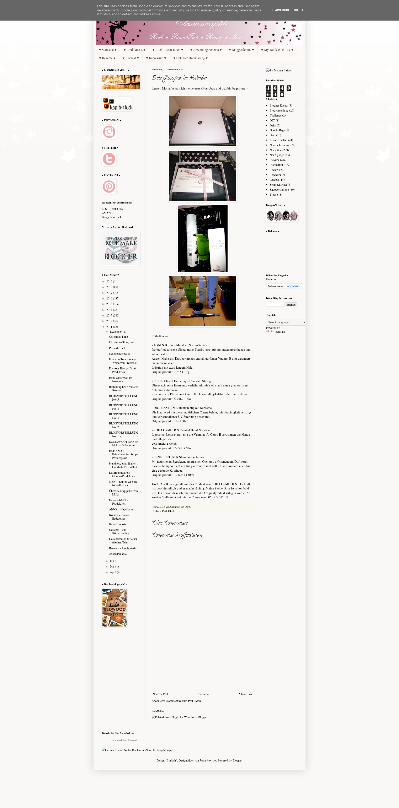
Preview (274, 160)
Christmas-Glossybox (121, 342)
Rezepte (274, 179)
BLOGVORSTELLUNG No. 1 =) (123, 434)
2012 (109, 321)
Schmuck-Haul (278, 184)
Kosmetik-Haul (278, 140)
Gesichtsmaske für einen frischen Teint (123, 540)
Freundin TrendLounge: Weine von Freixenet (123, 361)
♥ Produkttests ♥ (134, 49)
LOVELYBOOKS (112, 209)
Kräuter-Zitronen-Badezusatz (119, 516)
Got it (298, 10)
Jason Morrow (208, 760)
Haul (272, 135)
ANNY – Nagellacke (121, 509)
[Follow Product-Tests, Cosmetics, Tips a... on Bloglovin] (284, 288)
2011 (109, 327)
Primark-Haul (117, 348)
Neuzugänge (277, 155)
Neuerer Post (160, 694)
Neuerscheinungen (280, 145)
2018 (109, 287)
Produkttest (168, 511)
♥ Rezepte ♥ (107, 58)
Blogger (237, 760)
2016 (109, 298)
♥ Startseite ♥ (108, 49)
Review (274, 170)
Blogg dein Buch (112, 217)
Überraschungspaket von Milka (123, 492)
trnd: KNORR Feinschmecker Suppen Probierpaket (124, 454)
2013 (109, 315)
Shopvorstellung (279, 189)
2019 (109, 281)
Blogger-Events (279, 105)
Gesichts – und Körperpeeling (119, 531)
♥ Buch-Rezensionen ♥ (168, 49)
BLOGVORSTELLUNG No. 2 (123, 425)
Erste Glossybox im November (120, 379)
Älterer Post (245, 694)
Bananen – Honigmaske (123, 548)
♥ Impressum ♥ (156, 58)
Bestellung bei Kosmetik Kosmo (123, 388)
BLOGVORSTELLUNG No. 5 (123, 397)
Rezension (276, 175)
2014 (109, 310)
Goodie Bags (277, 130)
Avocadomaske (118, 554)
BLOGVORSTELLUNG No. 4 (123, 407)
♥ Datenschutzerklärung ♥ (190, 58)
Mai (112, 566)
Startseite (203, 694)
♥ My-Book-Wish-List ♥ (277, 49)
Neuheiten (276, 150)
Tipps (273, 194)
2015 (109, 304)
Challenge (275, 115)
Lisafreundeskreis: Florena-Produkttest (122, 474)
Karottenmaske (118, 524)
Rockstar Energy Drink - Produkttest (123, 370)
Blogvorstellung (279, 110)
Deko (273, 125)
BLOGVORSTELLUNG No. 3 (123, 416)
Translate (279, 331)
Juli (112, 561)
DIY (272, 120)
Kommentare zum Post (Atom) (184, 701)
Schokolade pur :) (119, 354)
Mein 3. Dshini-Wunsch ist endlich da (123, 483)
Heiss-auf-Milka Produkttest (118, 502)
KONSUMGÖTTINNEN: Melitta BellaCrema (124, 443)
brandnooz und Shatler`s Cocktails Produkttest (123, 465)
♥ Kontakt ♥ (131, 58)
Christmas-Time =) (120, 336)
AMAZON (108, 213)
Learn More (281, 10)
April (113, 572)
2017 (109, 293)
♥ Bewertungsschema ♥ (206, 49)
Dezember (116, 331)
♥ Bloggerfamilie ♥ (241, 49)
